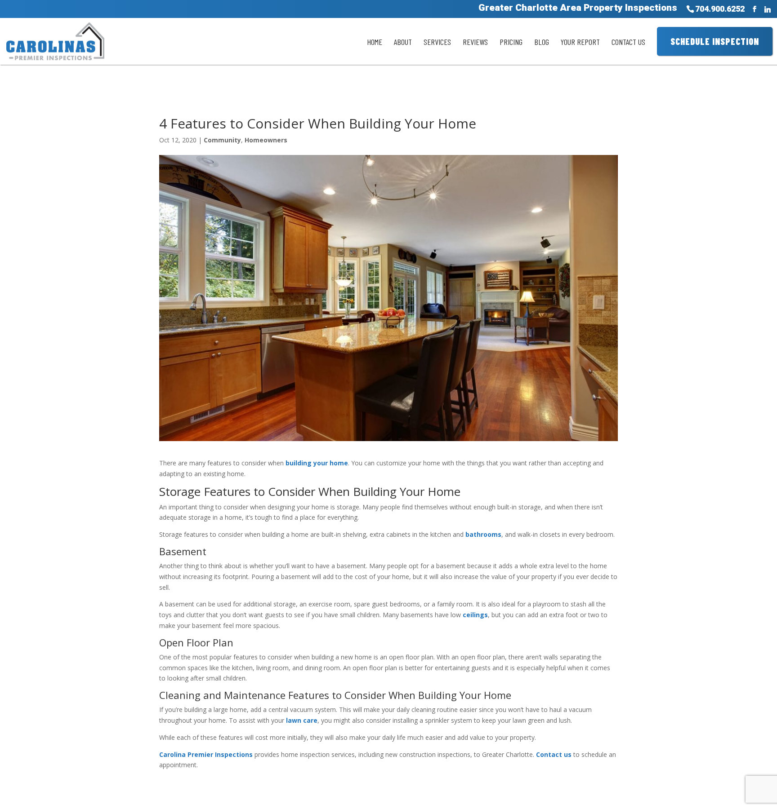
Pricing (511, 42)
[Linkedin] (767, 9)
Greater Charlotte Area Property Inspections (577, 10)
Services (437, 42)
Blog (541, 42)
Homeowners (266, 140)
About (403, 42)
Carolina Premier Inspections (206, 754)
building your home (317, 463)
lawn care (301, 720)
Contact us (554, 754)
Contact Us (628, 42)
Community (222, 140)
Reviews (475, 42)
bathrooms (483, 534)
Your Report (580, 42)
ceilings (475, 614)
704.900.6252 (720, 9)
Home (374, 42)
